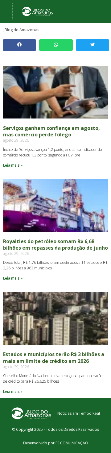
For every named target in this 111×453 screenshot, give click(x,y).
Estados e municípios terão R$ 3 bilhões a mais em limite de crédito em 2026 (53, 357)
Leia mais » (13, 165)
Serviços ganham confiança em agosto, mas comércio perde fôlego (51, 131)
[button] (19, 45)
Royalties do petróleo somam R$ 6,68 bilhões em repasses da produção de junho (55, 244)
